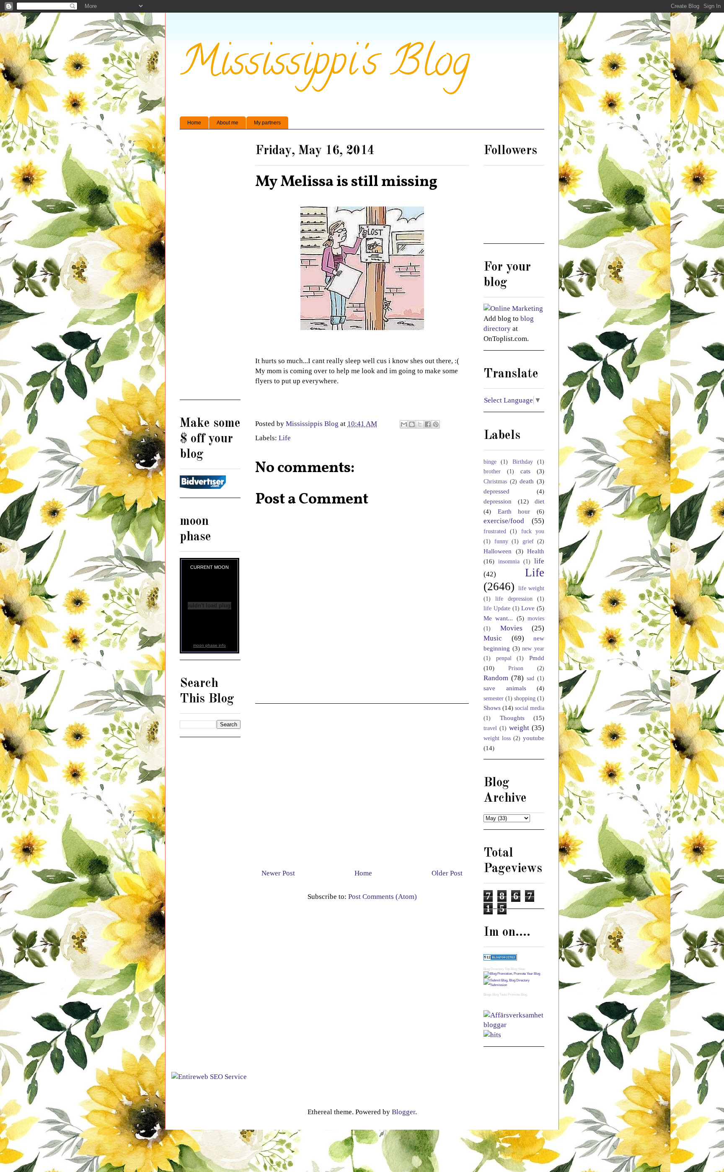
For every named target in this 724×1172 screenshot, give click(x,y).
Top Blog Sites (515, 969)
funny (501, 541)
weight (519, 728)
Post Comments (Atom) (382, 897)
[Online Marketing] (513, 308)
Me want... (498, 618)
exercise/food (504, 521)
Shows (492, 707)
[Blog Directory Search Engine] (514, 985)
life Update (497, 608)
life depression (514, 599)
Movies (511, 628)
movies (535, 618)
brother (492, 471)
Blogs (487, 994)
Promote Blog (517, 994)
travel (490, 728)
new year (533, 648)
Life (285, 438)
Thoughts (512, 717)
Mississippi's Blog (325, 65)
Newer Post (278, 873)
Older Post (447, 873)
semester (494, 698)
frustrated (495, 531)
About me (227, 123)
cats (525, 471)
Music (493, 638)
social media (529, 708)
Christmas (495, 481)
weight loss (497, 738)
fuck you (532, 531)
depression (498, 501)
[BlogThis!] (412, 424)
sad (530, 678)
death (527, 481)
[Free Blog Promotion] (512, 974)
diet (539, 501)
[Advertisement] (362, 783)
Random (496, 678)
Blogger (403, 1112)
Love (528, 608)
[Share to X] (420, 424)
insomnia (509, 561)
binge (490, 462)
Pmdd (536, 657)
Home (194, 123)
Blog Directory (494, 969)
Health (535, 551)
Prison (515, 668)
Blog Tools (499, 994)
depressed (496, 491)
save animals (505, 688)
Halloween (498, 551)
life (539, 561)
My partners (267, 123)
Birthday (522, 462)
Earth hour (514, 511)
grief (528, 541)
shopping (524, 698)
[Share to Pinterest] (436, 424)
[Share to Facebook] (428, 424)
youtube (533, 737)
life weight (531, 588)
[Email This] (404, 424)
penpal (504, 658)
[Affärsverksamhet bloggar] (514, 1025)
